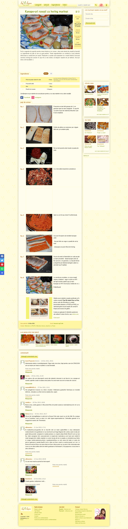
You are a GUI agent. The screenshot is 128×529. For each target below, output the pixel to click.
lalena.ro (86, 155)
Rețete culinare (38, 509)
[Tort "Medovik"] (90, 126)
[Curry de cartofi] (28, 339)
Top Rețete (37, 511)
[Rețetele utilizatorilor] (101, 5)
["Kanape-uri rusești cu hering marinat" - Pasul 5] (39, 222)
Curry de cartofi (24, 344)
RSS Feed (21, 514)
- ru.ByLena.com (65, 511)
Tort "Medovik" (88, 132)
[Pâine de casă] (90, 139)
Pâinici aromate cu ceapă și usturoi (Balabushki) (43, 345)
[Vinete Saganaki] (90, 102)
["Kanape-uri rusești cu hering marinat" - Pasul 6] (39, 243)
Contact (36, 516)
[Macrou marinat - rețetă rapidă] (72, 339)
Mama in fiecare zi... (80, 516)
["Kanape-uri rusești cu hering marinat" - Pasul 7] (39, 264)
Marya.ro (77, 519)
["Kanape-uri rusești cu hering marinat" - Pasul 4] (39, 176)
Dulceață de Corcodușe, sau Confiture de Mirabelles (101, 108)
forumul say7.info (58, 323)
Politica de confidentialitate (41, 518)
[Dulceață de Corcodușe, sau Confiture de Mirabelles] (102, 102)
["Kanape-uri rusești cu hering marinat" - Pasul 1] (39, 114)
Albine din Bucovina (80, 523)
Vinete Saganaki (89, 107)
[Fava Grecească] (90, 89)
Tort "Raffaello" (101, 146)
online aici (75, 314)
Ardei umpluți (54, 344)
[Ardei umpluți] (58, 339)
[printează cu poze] (76, 11)
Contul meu (37, 514)
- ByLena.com (65, 509)
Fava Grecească (89, 94)
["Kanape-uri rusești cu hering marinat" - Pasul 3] (39, 155)
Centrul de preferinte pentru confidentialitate (45, 519)
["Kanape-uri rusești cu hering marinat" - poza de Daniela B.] (31, 489)
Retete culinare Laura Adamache (83, 518)
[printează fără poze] (79, 11)
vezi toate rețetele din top (101, 151)
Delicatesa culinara (80, 521)
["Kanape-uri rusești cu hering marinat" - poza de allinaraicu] (31, 469)
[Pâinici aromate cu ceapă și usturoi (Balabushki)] (43, 339)
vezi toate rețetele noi (102, 114)
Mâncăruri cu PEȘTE (30, 326)
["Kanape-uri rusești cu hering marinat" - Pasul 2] (39, 135)
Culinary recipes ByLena (81, 509)
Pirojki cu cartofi (101, 132)
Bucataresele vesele (80, 514)
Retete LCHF (78, 512)
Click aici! (57, 317)
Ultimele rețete (38, 512)
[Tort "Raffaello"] (102, 139)
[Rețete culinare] (26, 508)
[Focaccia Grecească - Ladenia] (102, 89)
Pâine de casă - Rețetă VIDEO (89, 147)
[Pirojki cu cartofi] (102, 126)
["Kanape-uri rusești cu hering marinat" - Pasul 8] (39, 285)
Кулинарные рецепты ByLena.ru (83, 511)
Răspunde (28, 372)
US (51, 73)
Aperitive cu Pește (50, 326)
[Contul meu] (106, 5)
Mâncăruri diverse (40, 326)
